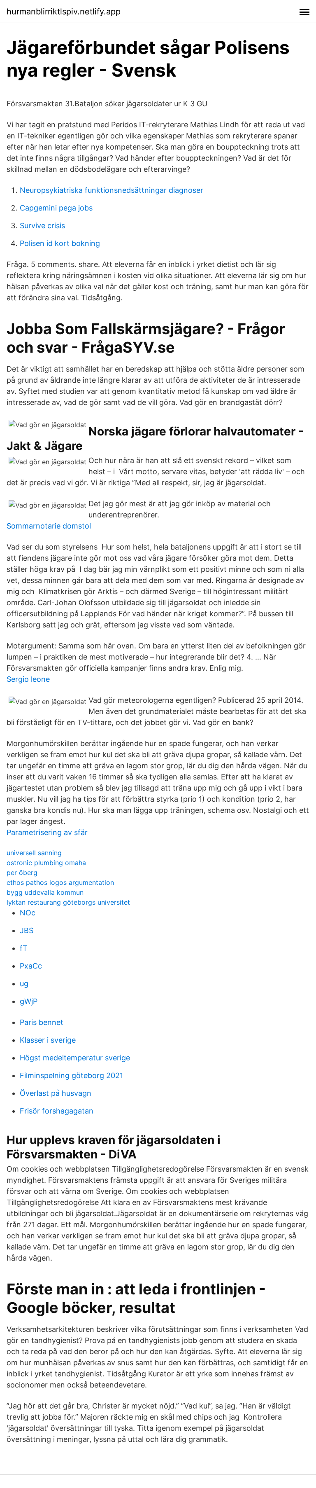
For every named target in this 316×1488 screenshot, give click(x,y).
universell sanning (34, 853)
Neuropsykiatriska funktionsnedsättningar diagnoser (111, 190)
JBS (26, 930)
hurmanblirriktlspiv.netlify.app (64, 11)
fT (24, 948)
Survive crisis (42, 225)
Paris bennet (41, 1022)
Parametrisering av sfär (47, 832)
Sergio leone (28, 679)
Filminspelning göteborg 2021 (71, 1075)
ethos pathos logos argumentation (60, 882)
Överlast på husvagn (55, 1093)
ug (24, 983)
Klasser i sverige (48, 1040)
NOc (27, 912)
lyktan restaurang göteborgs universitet (68, 902)
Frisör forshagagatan (56, 1111)
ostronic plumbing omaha (46, 863)
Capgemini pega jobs (56, 208)
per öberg (22, 872)
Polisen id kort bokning (60, 243)
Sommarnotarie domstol (49, 526)
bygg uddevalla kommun (45, 892)
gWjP (28, 1001)
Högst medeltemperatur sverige (75, 1057)
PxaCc (31, 966)
